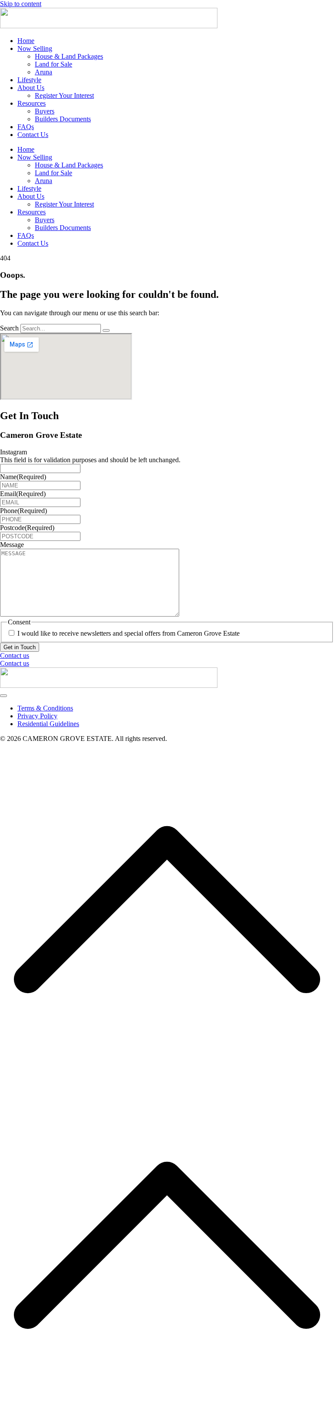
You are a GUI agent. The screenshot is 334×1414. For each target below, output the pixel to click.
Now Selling (34, 48)
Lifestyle (29, 79)
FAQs (25, 126)
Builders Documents (63, 119)
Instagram (13, 452)
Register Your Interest (64, 95)
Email (23, 493)
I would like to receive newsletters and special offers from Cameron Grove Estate (128, 633)
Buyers (44, 111)
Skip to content (20, 3)
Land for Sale (53, 64)
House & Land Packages (69, 56)
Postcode (27, 527)
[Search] (106, 330)
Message (12, 544)
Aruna (43, 72)
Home (25, 40)
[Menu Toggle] (3, 695)
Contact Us (32, 134)
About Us (30, 87)
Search (9, 328)
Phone (23, 510)
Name (23, 476)
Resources (31, 103)
